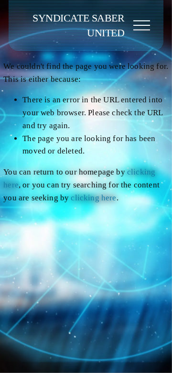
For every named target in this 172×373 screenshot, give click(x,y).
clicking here (93, 197)
